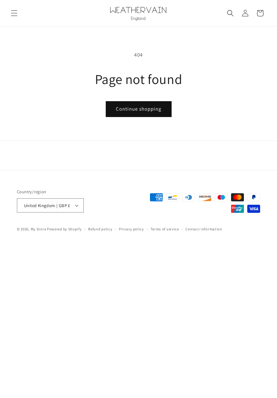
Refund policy (100, 229)
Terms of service (165, 229)
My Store (38, 229)
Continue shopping (138, 109)
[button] (14, 13)
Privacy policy (131, 229)
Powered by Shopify (64, 229)
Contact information (203, 229)
